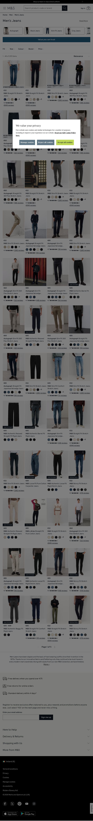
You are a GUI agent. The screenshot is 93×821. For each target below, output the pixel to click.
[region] (46, 134)
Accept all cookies (65, 142)
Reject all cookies (45, 142)
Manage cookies (27, 142)
